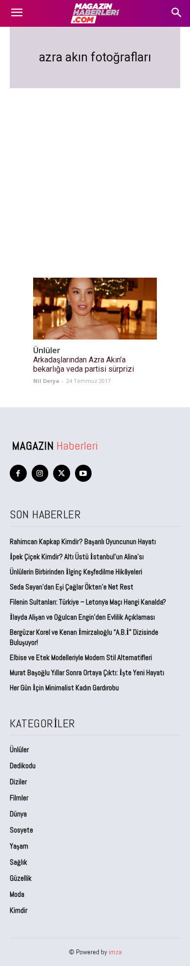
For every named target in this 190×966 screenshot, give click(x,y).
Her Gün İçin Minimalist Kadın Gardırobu (64, 687)
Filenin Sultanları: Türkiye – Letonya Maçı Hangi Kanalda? (88, 601)
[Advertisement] (95, 171)
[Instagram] (40, 473)
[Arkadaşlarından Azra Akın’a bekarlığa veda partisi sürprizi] (95, 309)
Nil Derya (46, 380)
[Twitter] (61, 473)
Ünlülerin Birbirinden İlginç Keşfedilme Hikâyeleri (76, 571)
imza (115, 951)
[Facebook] (18, 473)
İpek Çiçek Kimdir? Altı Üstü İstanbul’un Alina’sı (77, 556)
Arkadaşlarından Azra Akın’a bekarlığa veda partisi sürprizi (83, 364)
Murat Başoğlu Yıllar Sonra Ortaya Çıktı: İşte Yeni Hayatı (87, 672)
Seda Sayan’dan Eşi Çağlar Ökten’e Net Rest (72, 586)
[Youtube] (83, 473)
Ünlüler (46, 350)
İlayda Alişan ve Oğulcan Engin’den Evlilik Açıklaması (82, 617)
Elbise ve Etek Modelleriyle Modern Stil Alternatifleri (81, 657)
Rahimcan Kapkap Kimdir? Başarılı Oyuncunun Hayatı (83, 541)
